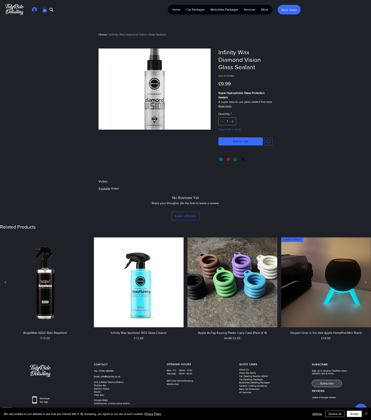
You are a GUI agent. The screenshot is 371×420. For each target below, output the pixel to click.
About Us (244, 369)
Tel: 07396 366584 (104, 371)
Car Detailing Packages (251, 379)
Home (103, 34)
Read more (224, 106)
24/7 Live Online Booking (180, 380)
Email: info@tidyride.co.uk (107, 376)
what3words (100, 403)
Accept (354, 414)
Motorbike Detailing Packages (254, 382)
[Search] (51, 9)
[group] (185, 296)
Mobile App (173, 384)
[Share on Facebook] (221, 159)
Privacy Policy (152, 414)
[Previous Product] (5, 282)
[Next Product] (365, 282)
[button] (45, 9)
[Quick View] (45, 282)
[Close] (366, 414)
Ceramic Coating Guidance (253, 385)
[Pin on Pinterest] (228, 159)
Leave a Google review (324, 397)
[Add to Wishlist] (268, 141)
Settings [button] (317, 414)
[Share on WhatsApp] (235, 159)
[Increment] (233, 121)
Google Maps (101, 400)
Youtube (104, 188)
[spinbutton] (227, 121)
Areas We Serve (247, 373)
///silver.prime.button (119, 403)
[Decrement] (221, 121)
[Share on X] (243, 159)
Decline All (334, 414)
